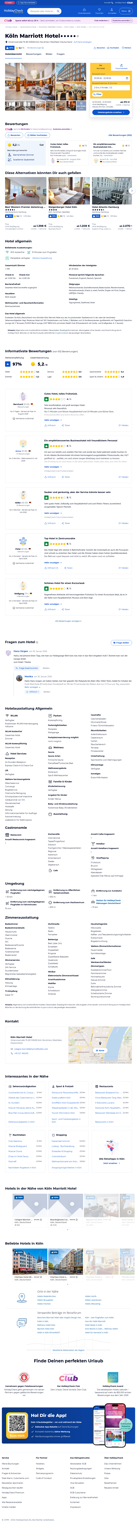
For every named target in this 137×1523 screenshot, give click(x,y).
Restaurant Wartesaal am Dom (108, 1113)
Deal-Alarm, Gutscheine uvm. (15, 1478)
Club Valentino (15, 1141)
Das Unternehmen (112, 1464)
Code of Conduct (44, 1478)
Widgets (40, 1468)
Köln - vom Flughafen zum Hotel (99, 1317)
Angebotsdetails (61, 333)
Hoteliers (40, 1464)
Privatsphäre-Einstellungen (83, 1478)
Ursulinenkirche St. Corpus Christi (22, 1092)
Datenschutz (76, 1473)
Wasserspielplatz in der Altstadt (65, 1108)
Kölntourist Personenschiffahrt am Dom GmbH (65, 1092)
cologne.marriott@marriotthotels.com (31, 1049)
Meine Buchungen (10, 1464)
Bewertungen (33, 54)
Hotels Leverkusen (93, 1300)
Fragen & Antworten (11, 1473)
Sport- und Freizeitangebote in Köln (66, 1120)
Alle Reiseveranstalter (12, 1502)
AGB (72, 1488)
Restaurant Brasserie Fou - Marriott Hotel (108, 1092)
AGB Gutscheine (77, 1492)
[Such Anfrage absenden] (58, 11)
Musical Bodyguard (17, 1146)
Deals (8, 3)
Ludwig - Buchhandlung (63, 1146)
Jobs (106, 1478)
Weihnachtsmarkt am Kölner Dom (65, 1161)
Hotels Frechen (44, 1303)
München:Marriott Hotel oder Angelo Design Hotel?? (60, 1317)
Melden (46, 668)
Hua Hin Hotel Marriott (95, 1321)
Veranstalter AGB (78, 1464)
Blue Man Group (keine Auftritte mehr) (22, 1113)
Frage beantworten (28, 668)
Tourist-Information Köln (63, 1113)
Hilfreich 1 (34, 691)
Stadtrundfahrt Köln (61, 1098)
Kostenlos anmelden (121, 21)
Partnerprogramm (45, 1473)
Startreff (12, 1161)
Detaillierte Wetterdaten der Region (69, 1350)
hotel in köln (42, 1321)
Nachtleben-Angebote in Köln (22, 1167)
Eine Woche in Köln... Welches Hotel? (101, 1328)
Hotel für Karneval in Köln (96, 1332)
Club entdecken (101, 21)
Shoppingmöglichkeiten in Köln (67, 1167)
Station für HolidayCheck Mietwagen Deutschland (108, 901)
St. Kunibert (14, 1103)
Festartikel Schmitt (61, 1141)
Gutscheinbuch (59, 1156)
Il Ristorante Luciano (104, 1103)
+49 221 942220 (21, 1053)
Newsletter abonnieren (12, 1483)
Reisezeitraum (98, 74)
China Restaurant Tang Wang (109, 1098)
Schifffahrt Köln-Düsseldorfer (65, 1103)
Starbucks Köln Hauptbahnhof (108, 1108)
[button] (30, 81)
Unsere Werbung (112, 1468)
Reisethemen (110, 1483)
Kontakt (107, 3)
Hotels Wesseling (92, 1303)
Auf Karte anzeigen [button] (83, 42)
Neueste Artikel (111, 1488)
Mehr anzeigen (31, 687)
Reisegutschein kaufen (12, 1488)
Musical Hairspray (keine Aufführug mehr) (22, 1108)
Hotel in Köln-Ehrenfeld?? (48, 1332)
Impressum (75, 1507)
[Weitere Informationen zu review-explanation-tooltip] (42, 48)
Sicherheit (75, 1502)
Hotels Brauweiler (45, 1300)
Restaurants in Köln (104, 1122)
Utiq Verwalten (77, 1483)
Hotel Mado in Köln (93, 1325)
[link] (84, 11)
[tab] (100, 67)
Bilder (49, 54)
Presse (107, 1473)
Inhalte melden (9, 1507)
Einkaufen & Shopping (62, 1151)
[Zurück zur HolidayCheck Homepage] (13, 11)
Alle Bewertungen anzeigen (67, 621)
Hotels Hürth (90, 1296)
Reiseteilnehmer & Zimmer (104, 83)
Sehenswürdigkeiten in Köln (21, 1122)
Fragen (61, 54)
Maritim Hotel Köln (45, 1328)
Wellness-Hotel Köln (46, 1325)
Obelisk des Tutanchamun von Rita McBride (22, 1098)
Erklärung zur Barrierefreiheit (84, 1497)
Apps (4, 1497)
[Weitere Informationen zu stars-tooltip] (77, 36)
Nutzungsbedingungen (81, 1468)
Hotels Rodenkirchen (46, 1296)
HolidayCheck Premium (13, 1492)
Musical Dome (15, 1151)
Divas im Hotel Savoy (18, 1156)
